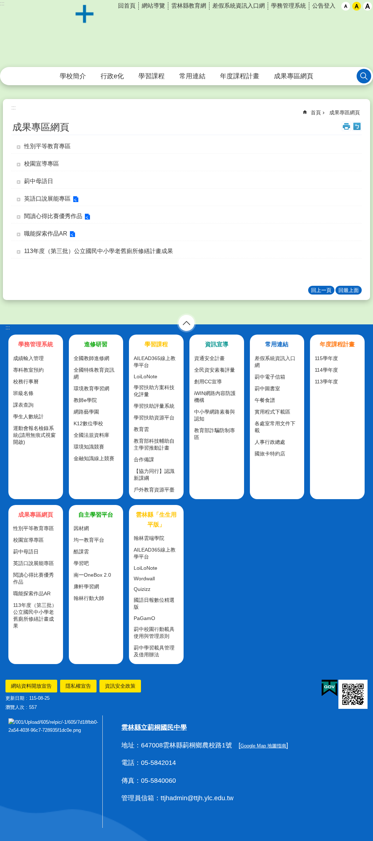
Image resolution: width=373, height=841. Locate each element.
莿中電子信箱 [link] (270, 377)
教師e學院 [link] (85, 400)
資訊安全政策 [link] (120, 686)
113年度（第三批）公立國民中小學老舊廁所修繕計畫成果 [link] (98, 251)
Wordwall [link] (144, 578)
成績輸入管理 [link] (28, 358)
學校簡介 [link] (73, 76)
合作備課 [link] (144, 459)
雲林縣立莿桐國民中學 (154, 727)
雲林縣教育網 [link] (188, 6)
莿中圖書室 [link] (267, 388)
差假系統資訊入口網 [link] (238, 6)
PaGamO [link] (144, 618)
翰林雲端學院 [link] (149, 538)
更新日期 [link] (14, 698)
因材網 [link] (81, 528)
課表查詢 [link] (23, 405)
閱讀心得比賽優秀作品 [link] (53, 216)
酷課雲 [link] (81, 551)
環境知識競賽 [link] (89, 447)
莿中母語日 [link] (38, 181)
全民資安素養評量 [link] (214, 370)
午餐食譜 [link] (265, 400)
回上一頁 (321, 290)
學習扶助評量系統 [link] (154, 406)
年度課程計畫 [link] (239, 76)
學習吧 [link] (81, 563)
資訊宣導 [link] (216, 344)
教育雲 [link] (141, 429)
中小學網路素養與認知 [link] (214, 415)
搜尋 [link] (364, 76)
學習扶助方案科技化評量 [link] (154, 390)
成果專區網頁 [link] (293, 76)
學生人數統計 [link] (28, 416)
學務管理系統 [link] (288, 6)
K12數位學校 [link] (88, 423)
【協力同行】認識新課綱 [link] (154, 474)
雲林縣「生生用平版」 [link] (156, 520)
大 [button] (367, 6)
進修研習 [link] (95, 344)
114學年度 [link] (326, 370)
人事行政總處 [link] (270, 442)
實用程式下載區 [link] (272, 412)
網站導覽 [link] (153, 6)
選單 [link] (186, 323)
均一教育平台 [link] (89, 540)
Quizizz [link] (142, 589)
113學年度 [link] (326, 381)
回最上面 (348, 290)
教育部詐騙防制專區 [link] (214, 433)
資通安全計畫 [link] (209, 358)
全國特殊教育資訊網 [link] (94, 373)
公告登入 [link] (323, 6)
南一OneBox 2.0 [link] (92, 575)
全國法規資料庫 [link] (91, 435)
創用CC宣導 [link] (208, 381)
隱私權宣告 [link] (78, 686)
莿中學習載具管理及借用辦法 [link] (154, 651)
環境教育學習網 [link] (91, 388)
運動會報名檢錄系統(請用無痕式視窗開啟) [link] (34, 435)
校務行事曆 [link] (26, 381)
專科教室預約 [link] (28, 370)
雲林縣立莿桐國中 (186, 34)
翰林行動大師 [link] (89, 598)
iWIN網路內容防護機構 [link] (215, 396)
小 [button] (345, 6)
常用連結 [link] (192, 76)
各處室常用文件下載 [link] (275, 426)
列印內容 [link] (346, 126)
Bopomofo (357, 126)
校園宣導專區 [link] (41, 164)
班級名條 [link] (23, 393)
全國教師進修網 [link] (91, 358)
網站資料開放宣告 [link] (31, 686)
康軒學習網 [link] (86, 586)
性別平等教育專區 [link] (47, 146)
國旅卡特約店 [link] (270, 454)
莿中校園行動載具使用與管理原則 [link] (154, 632)
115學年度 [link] (326, 358)
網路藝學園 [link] (86, 412)
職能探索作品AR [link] (45, 233)
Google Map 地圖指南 (263, 746)
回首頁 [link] (127, 6)
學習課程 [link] (151, 76)
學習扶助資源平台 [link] (154, 417)
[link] (329, 688)
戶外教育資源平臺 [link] (154, 490)
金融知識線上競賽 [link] (94, 458)
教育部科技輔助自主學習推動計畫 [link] (154, 444)
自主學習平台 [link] (95, 515)
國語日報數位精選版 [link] (154, 603)
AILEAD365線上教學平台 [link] (155, 361)
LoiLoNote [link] (145, 376)
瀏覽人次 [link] (14, 707)
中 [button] (356, 6)
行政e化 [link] (112, 76)
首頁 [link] (316, 112)
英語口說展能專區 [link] (47, 199)
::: (7, 327)
